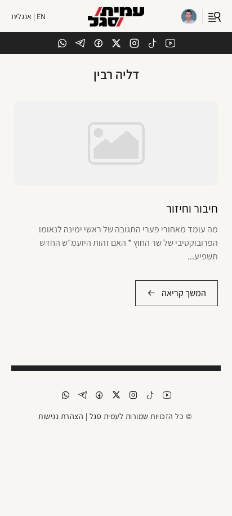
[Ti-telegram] (80, 43)
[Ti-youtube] (170, 43)
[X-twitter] (116, 43)
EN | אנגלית (28, 16)
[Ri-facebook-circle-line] (98, 43)
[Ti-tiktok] (152, 43)
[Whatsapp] (62, 43)
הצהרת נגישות (60, 416)
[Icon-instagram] (134, 43)
